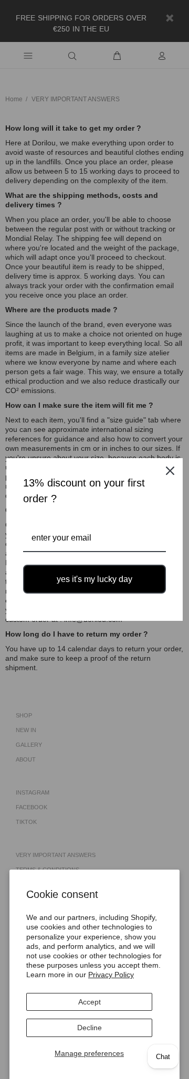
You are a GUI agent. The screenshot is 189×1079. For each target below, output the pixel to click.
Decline (89, 1027)
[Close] (170, 470)
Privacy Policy (111, 974)
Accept (89, 1002)
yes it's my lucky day (94, 579)
